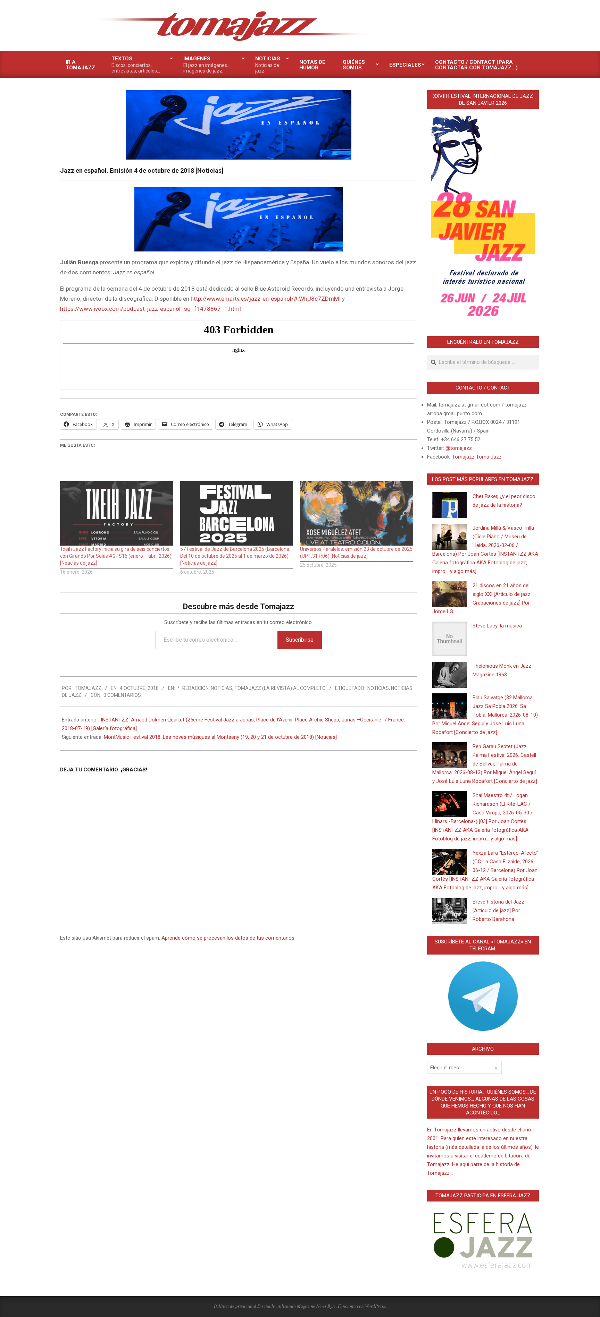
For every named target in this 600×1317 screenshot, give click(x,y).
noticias (378, 688)
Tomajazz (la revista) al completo (280, 688)
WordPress (375, 1306)
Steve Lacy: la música (497, 626)
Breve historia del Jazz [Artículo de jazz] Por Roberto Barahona (498, 910)
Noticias (221, 688)
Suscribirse (300, 639)
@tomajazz (458, 448)
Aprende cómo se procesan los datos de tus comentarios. (228, 938)
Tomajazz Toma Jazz (477, 457)
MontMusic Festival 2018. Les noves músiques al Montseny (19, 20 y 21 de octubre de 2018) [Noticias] (220, 737)
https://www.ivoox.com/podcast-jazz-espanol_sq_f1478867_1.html (150, 308)
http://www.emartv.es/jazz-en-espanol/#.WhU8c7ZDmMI (266, 298)
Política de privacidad (235, 1306)
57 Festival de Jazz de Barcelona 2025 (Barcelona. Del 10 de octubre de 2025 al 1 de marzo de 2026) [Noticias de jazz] (235, 556)
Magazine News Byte (316, 1306)
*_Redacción (193, 688)
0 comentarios (122, 695)
